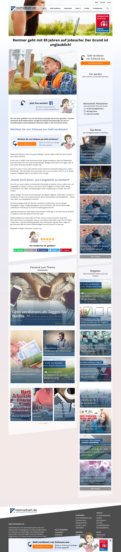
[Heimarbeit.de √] (23, 8)
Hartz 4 (102, 252)
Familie (99, 518)
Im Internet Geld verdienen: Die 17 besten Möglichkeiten (94, 374)
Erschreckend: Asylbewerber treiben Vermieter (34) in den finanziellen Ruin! (92, 155)
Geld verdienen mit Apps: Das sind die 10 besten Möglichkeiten (94, 348)
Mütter (99, 523)
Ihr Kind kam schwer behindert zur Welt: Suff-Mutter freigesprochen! (94, 186)
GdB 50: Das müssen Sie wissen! (40, 413)
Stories (108, 222)
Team (109, 2)
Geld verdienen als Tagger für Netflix (39, 314)
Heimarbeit (31, 381)
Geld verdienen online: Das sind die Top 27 (95, 427)
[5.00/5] (41, 239)
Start (96, 2)
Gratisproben (106, 328)
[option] (21, 405)
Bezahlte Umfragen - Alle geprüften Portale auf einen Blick (94, 451)
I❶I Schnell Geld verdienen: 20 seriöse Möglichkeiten (55, 374)
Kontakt (102, 2)
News (71, 85)
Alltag (64, 171)
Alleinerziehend (102, 525)
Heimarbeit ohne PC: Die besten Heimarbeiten (25, 373)
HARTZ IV (99, 537)
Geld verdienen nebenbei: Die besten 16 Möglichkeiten (95, 400)
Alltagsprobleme (103, 515)
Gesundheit (101, 520)
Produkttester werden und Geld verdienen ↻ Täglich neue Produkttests (95, 322)
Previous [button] (11, 405)
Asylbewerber (91, 162)
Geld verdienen (61, 323)
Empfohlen (95, 302)
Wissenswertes (102, 528)
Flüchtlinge (101, 162)
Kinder (100, 192)
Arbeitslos (95, 252)
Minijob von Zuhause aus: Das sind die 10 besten (63, 412)
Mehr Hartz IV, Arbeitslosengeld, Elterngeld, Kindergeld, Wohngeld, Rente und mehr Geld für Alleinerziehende (20, 406)
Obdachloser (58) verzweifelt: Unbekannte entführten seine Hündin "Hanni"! (94, 215)
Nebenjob (58, 535)
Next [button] (74, 405)
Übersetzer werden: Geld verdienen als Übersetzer (57, 349)
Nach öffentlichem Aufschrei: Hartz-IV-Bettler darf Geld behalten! (95, 246)
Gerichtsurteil (92, 192)
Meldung (107, 192)
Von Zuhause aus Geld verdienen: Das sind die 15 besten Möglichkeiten (95, 477)
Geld (87, 354)
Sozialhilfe (100, 535)
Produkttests (81, 523)
